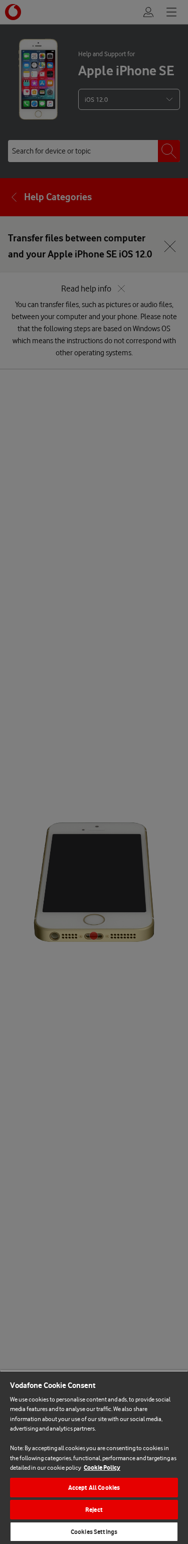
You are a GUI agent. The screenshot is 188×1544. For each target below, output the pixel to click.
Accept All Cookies (94, 1487)
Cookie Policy (102, 1467)
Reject (94, 1509)
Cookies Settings (94, 1531)
